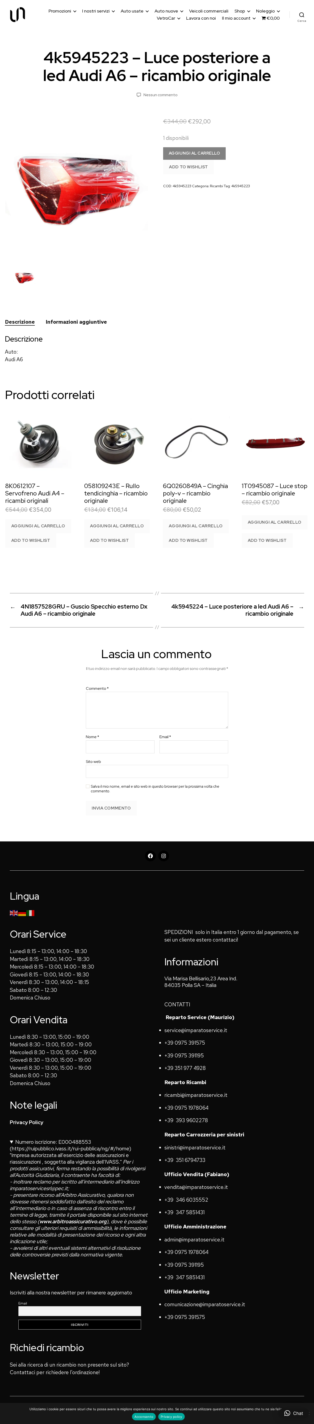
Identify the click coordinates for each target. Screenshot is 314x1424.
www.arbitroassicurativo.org (72, 1221)
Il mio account (236, 18)
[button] (293, 1413)
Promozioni (60, 11)
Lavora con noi (201, 18)
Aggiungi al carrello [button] (38, 526)
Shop (240, 11)
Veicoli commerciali (208, 11)
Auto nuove (166, 11)
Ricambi (216, 186)
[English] (14, 912)
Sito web (93, 761)
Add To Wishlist (188, 167)
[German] (22, 912)
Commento (97, 688)
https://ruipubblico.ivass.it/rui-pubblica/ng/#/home (70, 1148)
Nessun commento (161, 94)
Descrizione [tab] (20, 322)
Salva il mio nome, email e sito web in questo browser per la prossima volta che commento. (155, 789)
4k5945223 (240, 186)
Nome (92, 737)
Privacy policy (171, 1417)
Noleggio (265, 11)
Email (165, 737)
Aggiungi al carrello (194, 153)
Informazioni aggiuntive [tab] (76, 322)
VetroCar (166, 18)
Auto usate (132, 11)
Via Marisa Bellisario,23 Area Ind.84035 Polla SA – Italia (200, 981)
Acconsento (144, 1417)
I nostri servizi (96, 11)
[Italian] (30, 912)
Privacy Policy (26, 1122)
